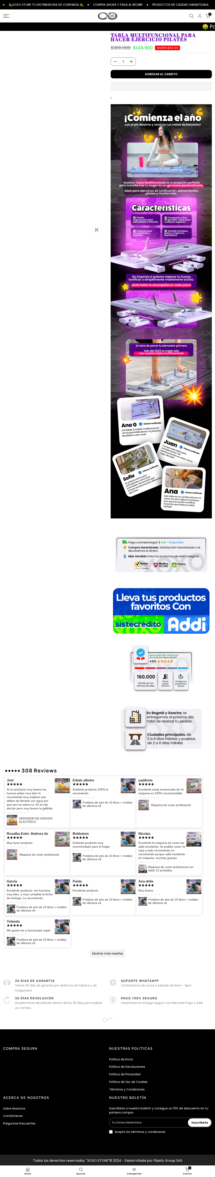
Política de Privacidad (124, 1074)
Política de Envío (121, 1059)
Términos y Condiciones (127, 1089)
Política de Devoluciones (127, 1067)
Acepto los (140, 1132)
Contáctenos (13, 1116)
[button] (161, 86)
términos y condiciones (148, 1132)
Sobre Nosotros (14, 1108)
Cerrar (212, 4)
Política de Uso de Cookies (128, 1082)
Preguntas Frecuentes (19, 1123)
